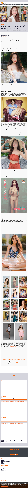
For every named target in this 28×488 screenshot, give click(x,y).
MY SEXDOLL (4, 359)
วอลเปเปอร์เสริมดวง (17, 4)
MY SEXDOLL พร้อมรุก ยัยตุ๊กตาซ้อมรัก (12, 359)
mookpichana (15, 274)
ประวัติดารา (18, 359)
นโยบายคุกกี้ (3, 460)
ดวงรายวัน (2, 471)
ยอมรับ (2, 486)
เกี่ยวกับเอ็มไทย (3, 463)
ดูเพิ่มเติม (26, 378)
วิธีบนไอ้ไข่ (2, 473)
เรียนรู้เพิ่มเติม (5, 486)
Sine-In (16, 363)
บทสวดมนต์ (23, 4)
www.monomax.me (12, 346)
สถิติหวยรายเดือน (3, 470)
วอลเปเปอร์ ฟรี (3, 476)
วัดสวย (21, 4)
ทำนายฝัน (5, 4)
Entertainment (2, 24)
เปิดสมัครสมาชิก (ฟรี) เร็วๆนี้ (14, 454)
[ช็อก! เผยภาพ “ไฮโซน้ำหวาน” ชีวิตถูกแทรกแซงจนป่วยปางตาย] (14, 387)
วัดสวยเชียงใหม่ (3, 468)
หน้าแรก (3, 4)
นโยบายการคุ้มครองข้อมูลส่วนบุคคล (5, 461)
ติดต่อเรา (2, 462)
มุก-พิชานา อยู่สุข (23, 359)
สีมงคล (2, 477)
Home (2, 34)
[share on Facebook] (4, 36)
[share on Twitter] (6, 36)
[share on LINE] (7, 36)
